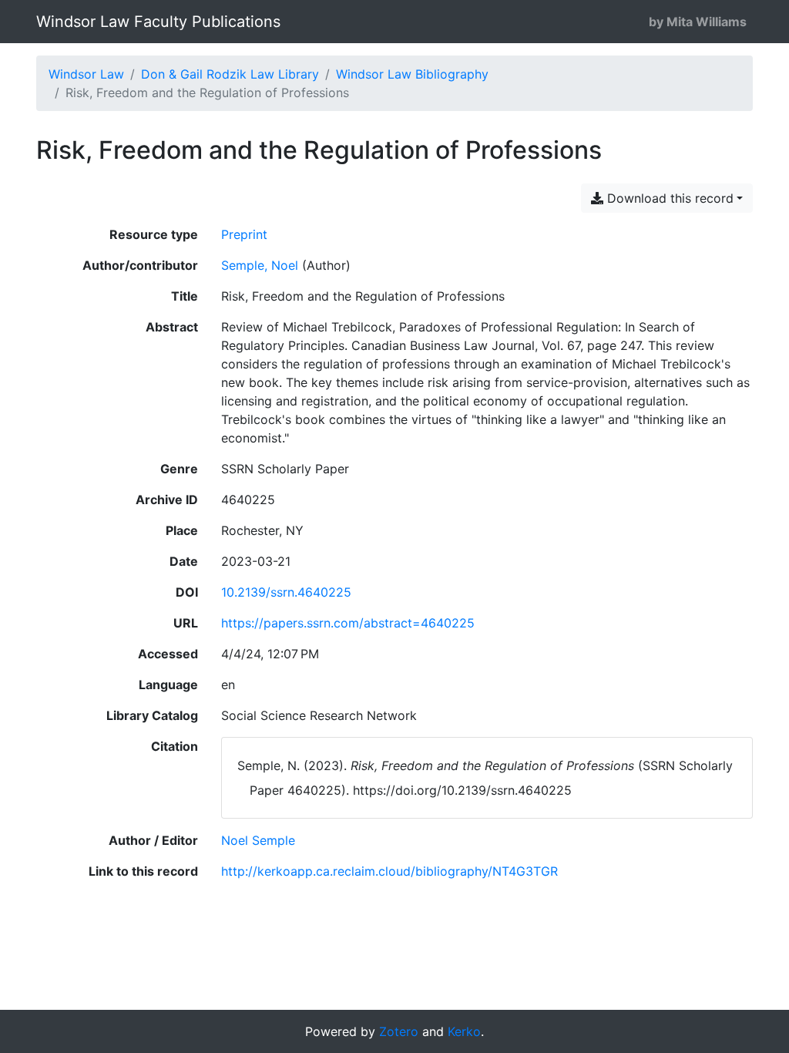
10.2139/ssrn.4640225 (286, 592)
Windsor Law (86, 74)
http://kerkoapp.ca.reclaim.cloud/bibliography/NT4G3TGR (389, 871)
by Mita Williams (698, 21)
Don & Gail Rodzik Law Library (230, 74)
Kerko (464, 1031)
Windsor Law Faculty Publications (158, 21)
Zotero (398, 1031)
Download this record (668, 198)
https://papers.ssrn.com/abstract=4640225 (348, 623)
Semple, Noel (259, 265)
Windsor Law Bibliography (412, 74)
